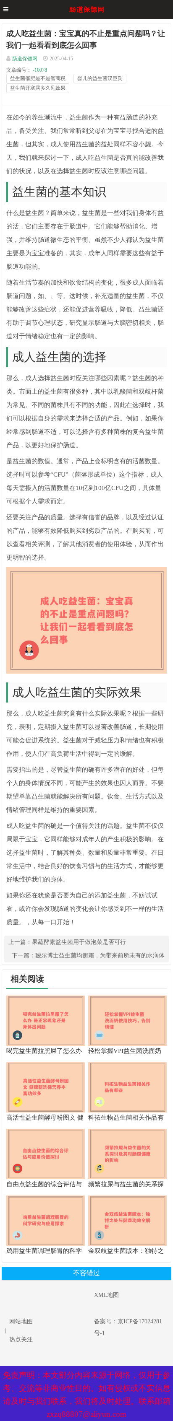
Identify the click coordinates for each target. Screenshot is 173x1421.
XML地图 (106, 1295)
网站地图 (21, 1321)
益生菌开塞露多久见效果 (38, 88)
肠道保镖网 (24, 59)
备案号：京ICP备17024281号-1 (128, 1327)
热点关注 (21, 1339)
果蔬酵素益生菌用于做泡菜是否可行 (79, 942)
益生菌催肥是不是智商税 (38, 78)
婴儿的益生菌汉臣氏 (100, 78)
